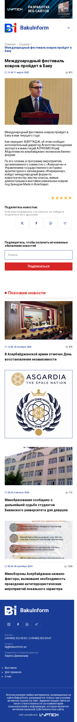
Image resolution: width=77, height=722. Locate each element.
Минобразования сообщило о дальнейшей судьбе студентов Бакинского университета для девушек (36, 505)
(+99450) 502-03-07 (40, 638)
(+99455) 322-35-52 (16, 638)
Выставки (11, 667)
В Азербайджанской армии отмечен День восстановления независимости (38, 356)
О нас (8, 676)
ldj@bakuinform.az (16, 646)
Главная (10, 44)
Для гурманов (13, 672)
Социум (24, 44)
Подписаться (38, 266)
